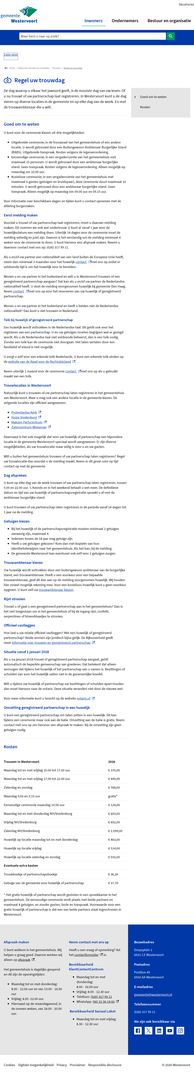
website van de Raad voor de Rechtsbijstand (41, 361)
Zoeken (171, 36)
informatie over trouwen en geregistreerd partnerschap (53, 642)
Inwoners (93, 21)
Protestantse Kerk (26, 412)
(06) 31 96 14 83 (106, 1001)
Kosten (145, 107)
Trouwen (56, 68)
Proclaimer (77, 1065)
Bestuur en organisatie (169, 21)
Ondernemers (125, 21)
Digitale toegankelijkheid (36, 1065)
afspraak (26, 959)
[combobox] (92, 36)
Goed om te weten (153, 97)
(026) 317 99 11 (101, 996)
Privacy (62, 1065)
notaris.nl (86, 698)
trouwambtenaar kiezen (56, 590)
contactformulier (88, 955)
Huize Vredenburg (26, 417)
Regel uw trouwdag (73, 68)
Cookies (9, 1065)
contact (83, 262)
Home (12, 68)
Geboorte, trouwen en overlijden (33, 68)
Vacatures (186, 4)
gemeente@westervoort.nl (153, 994)
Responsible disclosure (104, 1065)
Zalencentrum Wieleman (31, 427)
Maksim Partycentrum (29, 422)
